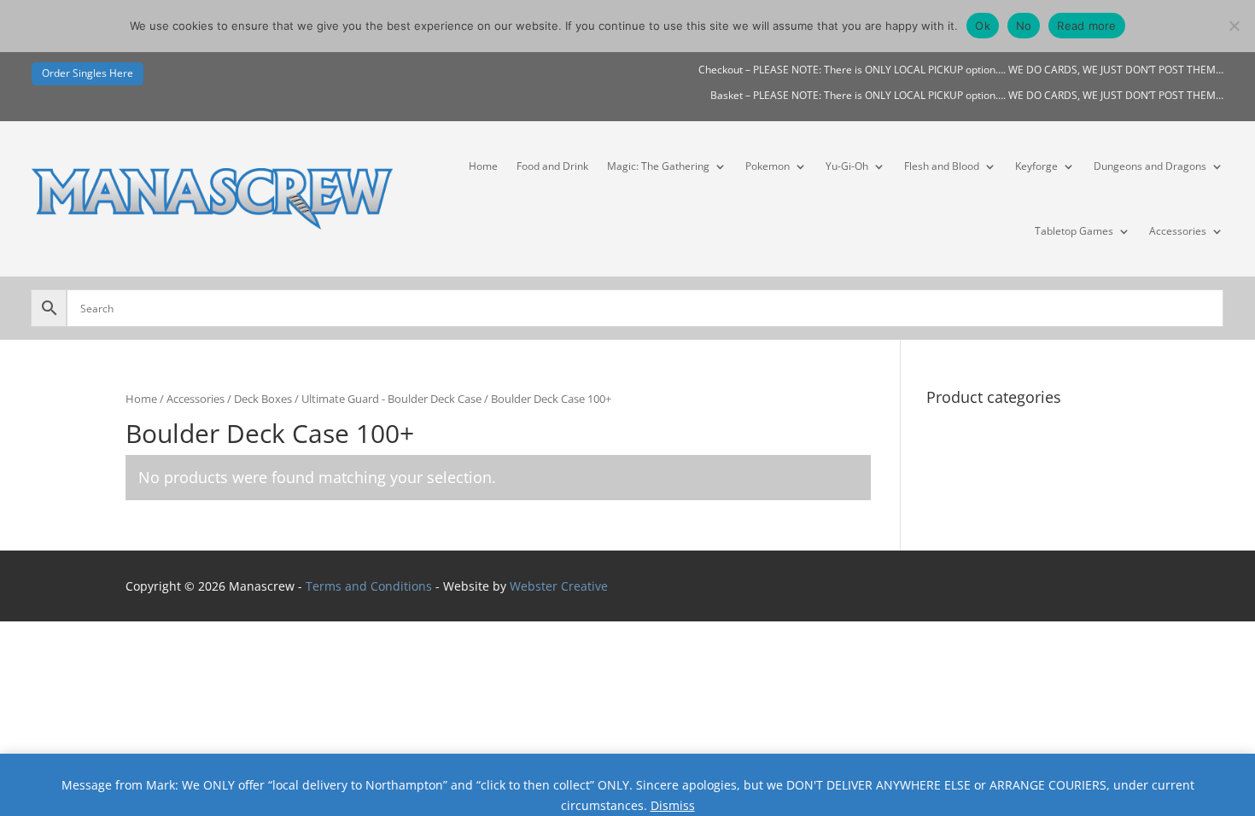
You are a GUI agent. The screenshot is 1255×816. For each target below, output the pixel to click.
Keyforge (1036, 166)
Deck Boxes (263, 398)
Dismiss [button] (673, 805)
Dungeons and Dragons (1150, 166)
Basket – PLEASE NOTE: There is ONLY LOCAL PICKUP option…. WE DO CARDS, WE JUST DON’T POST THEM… (966, 96)
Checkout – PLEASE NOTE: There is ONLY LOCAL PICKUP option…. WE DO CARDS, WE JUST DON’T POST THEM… (960, 70)
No (1024, 25)
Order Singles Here (87, 73)
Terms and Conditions (369, 586)
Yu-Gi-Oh (847, 166)
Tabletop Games (1074, 231)
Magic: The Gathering (658, 166)
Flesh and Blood (941, 166)
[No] (1233, 25)
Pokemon (767, 166)
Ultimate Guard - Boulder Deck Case (391, 398)
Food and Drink (552, 166)
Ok (982, 25)
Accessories (1177, 231)
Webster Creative (559, 586)
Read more (1086, 25)
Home (483, 166)
